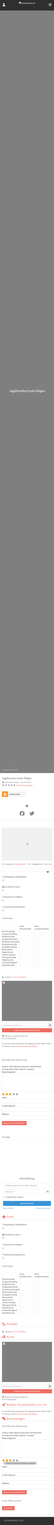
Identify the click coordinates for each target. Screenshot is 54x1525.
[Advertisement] (17, 1157)
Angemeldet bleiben (14, 1197)
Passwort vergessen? (43, 1208)
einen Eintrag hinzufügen (26, 1046)
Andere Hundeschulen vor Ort (27, 1404)
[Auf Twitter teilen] (32, 813)
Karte (10, 1336)
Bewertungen (16, 1418)
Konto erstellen (8, 1208)
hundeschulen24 (10, 770)
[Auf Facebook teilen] (22, 813)
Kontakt (12, 1324)
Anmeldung (27, 1203)
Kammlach (48, 864)
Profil (10, 1216)
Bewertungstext (9, 1072)
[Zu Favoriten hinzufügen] (27, 806)
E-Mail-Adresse (9, 1106)
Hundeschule (14, 794)
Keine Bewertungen (24, 785)
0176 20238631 (19, 977)
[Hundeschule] (5, 794)
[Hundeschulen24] (27, 3)
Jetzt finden (8, 1508)
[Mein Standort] (50, 1025)
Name (5, 1097)
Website (5, 1114)
